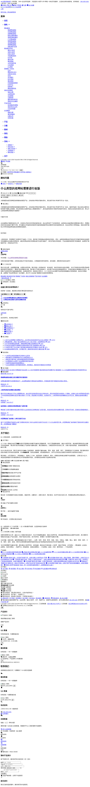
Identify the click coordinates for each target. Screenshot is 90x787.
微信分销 (10, 59)
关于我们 (12, 598)
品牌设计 (28, 172)
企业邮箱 (10, 96)
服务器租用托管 (13, 99)
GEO (9, 70)
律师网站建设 (12, 44)
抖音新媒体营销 (13, 83)
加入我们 (25, 598)
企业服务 (7, 110)
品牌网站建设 (12, 33)
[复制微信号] (14, 686)
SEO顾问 (10, 77)
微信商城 (10, 61)
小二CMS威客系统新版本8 (70, 370)
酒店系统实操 (43, 370)
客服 (15, 5)
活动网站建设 (12, 43)
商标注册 (10, 112)
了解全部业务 (5, 278)
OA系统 (10, 67)
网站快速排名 (12, 88)
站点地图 (65, 598)
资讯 (6, 133)
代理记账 (10, 118)
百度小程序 (11, 52)
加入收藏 (31, 5)
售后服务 (38, 598)
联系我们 (19, 598)
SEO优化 (12, 370)
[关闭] (2, 661)
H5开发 (10, 57)
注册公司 (10, 116)
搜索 (21, 170)
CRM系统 (11, 65)
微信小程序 (11, 50)
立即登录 (3, 313)
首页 (6, 20)
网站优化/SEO (12, 72)
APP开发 (22, 172)
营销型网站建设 (13, 37)
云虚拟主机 (11, 94)
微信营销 (10, 81)
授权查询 (47, 598)
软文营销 (10, 79)
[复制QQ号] (12, 700)
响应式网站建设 (13, 35)
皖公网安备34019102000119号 (78, 603)
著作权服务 (11, 114)
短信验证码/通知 (13, 105)
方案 (6, 126)
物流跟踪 (58, 370)
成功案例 (46, 568)
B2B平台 (10, 84)
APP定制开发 (12, 63)
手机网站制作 (12, 56)
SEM (9, 75)
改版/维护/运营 (12, 46)
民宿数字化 (51, 370)
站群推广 (10, 86)
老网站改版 (4, 251)
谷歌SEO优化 (12, 74)
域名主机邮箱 (8, 90)
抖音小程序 (11, 54)
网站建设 (7, 28)
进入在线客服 (6, 729)
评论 (15, 195)
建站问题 (19, 183)
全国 (6, 1)
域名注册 (10, 92)
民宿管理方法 (82, 370)
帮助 (6, 137)
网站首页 (5, 598)
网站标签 (56, 598)
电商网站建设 (12, 41)
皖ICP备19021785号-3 (54, 603)
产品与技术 (7, 103)
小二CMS (30, 370)
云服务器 (10, 97)
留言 (2, 771)
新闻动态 (54, 568)
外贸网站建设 (12, 32)
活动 (6, 141)
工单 (10, 5)
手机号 (3, 764)
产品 (6, 122)
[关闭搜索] (2, 168)
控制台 (4, 5)
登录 (20, 5)
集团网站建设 (12, 30)
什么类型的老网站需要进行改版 (17, 257)
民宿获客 (36, 370)
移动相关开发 (8, 48)
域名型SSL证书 (12, 107)
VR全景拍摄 (11, 108)
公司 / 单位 (4, 766)
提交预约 (3, 773)
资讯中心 (11, 183)
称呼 (2, 762)
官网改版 (18, 370)
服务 (6, 24)
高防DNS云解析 (13, 101)
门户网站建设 (12, 39)
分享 (21, 195)
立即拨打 (5, 713)
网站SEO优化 (5, 370)
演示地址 (32, 598)
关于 (6, 156)
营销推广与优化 (9, 68)
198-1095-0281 (84, 1)
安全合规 (24, 370)
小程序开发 (10, 172)
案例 (6, 129)
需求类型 (3, 768)
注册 (25, 5)
